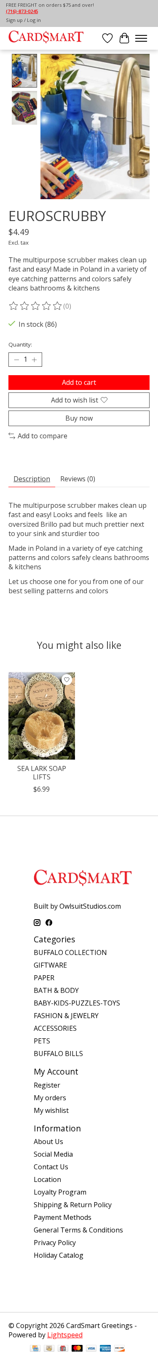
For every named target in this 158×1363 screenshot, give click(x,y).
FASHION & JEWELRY (66, 1015)
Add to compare (42, 435)
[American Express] (105, 1349)
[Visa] (91, 1349)
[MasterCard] (77, 1349)
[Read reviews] (35, 306)
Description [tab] (31, 478)
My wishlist (51, 1110)
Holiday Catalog (58, 1255)
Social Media (53, 1154)
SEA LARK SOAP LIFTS (41, 773)
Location (47, 1179)
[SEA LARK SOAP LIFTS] (41, 716)
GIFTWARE (50, 965)
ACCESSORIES (55, 1028)
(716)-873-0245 (22, 11)
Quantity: (20, 344)
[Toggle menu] (141, 38)
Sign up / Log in (23, 20)
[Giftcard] (63, 1349)
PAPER (44, 977)
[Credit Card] (35, 1349)
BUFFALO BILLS (58, 1053)
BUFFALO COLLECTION (70, 952)
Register (47, 1085)
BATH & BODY (56, 990)
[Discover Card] (119, 1349)
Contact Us (51, 1166)
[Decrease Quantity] (16, 359)
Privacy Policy (55, 1242)
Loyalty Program (60, 1192)
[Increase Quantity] (34, 359)
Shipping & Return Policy (73, 1204)
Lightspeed (65, 1334)
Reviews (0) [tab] (77, 478)
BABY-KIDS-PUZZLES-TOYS (77, 1003)
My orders (50, 1097)
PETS (42, 1041)
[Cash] (49, 1349)
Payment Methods (62, 1217)
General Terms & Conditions (78, 1230)
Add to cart (79, 382)
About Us (48, 1141)
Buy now (79, 418)
